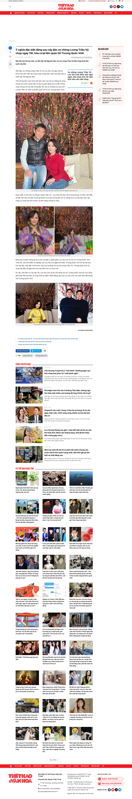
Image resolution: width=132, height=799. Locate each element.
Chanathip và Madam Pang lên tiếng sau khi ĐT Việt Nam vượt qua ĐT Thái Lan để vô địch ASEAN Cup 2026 (111, 79)
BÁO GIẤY (83, 1)
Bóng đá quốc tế (62, 13)
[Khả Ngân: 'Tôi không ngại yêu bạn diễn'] (27, 648)
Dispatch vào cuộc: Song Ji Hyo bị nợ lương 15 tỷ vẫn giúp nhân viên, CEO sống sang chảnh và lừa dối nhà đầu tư (67, 413)
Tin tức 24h (31, 13)
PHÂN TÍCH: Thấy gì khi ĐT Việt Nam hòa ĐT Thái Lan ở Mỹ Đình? (112, 100)
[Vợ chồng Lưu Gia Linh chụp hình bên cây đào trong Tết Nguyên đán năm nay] (54, 141)
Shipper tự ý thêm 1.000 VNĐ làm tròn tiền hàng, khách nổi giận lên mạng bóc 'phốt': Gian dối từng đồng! (53, 602)
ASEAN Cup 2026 (19, 13)
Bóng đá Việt (50, 13)
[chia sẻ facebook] (10, 52)
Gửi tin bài (111, 1)
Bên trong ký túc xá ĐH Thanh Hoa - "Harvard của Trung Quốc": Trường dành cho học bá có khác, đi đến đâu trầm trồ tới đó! (54, 690)
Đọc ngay (84, 83)
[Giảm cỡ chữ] (10, 67)
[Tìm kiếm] (10, 6)
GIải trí (88, 13)
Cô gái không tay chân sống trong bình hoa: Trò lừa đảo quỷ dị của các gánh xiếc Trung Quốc (27, 631)
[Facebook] (116, 1)
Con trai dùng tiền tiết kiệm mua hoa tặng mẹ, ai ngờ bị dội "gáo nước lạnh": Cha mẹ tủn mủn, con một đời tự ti (53, 632)
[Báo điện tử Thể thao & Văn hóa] (66, 7)
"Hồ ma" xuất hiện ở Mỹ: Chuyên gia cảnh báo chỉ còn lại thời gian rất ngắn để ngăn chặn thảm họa (81, 490)
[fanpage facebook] (111, 6)
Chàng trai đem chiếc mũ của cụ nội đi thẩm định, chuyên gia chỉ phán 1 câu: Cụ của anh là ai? (53, 518)
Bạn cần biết (108, 13)
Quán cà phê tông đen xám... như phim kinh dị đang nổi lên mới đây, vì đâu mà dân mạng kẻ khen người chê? (80, 575)
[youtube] (114, 6)
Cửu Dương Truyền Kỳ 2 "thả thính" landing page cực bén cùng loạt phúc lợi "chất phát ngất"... (67, 372)
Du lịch (81, 13)
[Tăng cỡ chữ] (10, 61)
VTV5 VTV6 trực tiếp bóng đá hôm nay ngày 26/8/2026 (111, 91)
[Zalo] (121, 6)
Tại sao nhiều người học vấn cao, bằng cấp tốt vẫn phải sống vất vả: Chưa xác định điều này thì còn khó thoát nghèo (54, 491)
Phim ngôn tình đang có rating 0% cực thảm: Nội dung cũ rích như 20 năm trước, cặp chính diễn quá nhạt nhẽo (81, 746)
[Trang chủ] (11, 13)
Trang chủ (11, 41)
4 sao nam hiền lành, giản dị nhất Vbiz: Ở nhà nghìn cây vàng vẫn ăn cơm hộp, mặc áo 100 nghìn (54, 546)
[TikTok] (122, 1)
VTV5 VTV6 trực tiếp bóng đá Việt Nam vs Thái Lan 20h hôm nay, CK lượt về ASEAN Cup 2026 (111, 67)
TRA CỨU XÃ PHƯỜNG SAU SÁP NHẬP (97, 1)
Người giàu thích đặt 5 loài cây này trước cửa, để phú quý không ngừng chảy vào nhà (27, 490)
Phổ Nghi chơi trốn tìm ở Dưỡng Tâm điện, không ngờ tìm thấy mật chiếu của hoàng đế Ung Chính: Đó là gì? (67, 391)
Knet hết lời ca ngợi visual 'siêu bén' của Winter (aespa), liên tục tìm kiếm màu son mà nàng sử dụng (81, 546)
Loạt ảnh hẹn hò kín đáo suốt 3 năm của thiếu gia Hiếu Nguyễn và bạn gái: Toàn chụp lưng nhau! (81, 518)
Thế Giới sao (98, 13)
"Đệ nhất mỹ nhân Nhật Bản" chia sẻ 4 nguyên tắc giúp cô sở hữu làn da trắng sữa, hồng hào (81, 717)
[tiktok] (118, 6)
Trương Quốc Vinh (41, 355)
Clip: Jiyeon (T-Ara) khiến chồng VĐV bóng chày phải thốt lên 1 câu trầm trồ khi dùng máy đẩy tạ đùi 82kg (27, 746)
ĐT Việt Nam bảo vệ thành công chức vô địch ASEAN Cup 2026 (111, 56)
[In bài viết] (10, 56)
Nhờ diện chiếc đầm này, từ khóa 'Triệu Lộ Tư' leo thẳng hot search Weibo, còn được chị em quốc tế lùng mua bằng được (53, 718)
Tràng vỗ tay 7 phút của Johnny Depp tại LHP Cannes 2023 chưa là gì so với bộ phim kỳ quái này (27, 689)
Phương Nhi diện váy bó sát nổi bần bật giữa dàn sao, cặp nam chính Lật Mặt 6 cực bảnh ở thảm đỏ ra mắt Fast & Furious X (54, 660)
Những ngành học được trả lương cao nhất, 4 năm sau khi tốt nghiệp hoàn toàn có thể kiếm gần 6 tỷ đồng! (27, 547)
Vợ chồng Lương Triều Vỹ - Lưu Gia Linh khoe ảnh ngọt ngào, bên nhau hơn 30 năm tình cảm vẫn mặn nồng (80, 75)
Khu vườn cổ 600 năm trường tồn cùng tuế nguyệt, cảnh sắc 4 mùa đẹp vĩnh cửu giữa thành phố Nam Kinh (27, 718)
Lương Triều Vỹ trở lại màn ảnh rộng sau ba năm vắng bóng (34, 341)
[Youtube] (119, 1)
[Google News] (81, 58)
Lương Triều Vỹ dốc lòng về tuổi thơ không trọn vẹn (32, 344)
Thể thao (40, 13)
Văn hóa (73, 13)
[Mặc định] (10, 64)
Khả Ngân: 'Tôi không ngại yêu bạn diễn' (27, 658)
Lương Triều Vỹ (27, 355)
